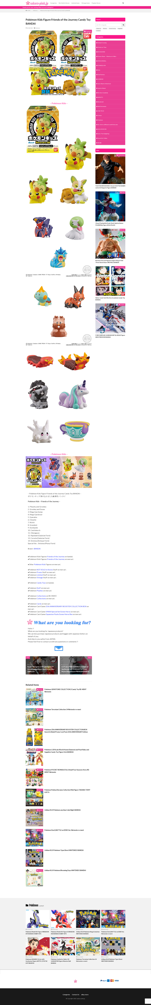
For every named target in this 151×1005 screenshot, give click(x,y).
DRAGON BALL (102, 61)
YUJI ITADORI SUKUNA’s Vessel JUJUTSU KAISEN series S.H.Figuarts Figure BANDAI (110, 187)
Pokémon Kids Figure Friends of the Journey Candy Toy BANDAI (55, 10)
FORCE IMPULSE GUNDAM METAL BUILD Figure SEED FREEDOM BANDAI (110, 336)
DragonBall (120, 28)
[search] (123, 25)
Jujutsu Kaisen (102, 88)
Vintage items (86, 3)
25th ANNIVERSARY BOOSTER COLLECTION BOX (66, 606)
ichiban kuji (98, 28)
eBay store (84, 994)
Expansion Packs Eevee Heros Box (59, 614)
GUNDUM (98, 30)
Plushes (40, 591)
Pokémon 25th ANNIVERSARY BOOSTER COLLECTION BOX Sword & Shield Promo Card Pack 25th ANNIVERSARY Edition (66, 731)
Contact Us (75, 994)
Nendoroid (100, 102)
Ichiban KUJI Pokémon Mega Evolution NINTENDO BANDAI (88, 933)
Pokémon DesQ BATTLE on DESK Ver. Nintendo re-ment (64, 830)
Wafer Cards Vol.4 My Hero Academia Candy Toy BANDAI (110, 299)
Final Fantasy (101, 74)
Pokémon (35, 10)
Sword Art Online (102, 138)
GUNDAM (100, 79)
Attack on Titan (102, 47)
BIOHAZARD (101, 52)
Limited (40, 575)
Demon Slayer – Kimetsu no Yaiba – (107, 56)
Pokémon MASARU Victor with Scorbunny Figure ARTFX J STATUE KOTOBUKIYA (36, 961)
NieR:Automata (102, 106)
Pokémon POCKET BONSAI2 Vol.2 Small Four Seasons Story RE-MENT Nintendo (67, 771)
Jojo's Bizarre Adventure (104, 83)
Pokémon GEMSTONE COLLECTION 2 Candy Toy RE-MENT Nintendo (65, 690)
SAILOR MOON (102, 129)
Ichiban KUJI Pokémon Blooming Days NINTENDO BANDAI (65, 870)
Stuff (39, 588)
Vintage (40, 577)
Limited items (75, 3)
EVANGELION (102, 65)
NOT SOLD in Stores (45, 570)
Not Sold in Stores (64, 3)
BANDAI (37, 549)
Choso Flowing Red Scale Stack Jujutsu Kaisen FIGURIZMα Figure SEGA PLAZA (109, 224)
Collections (41, 596)
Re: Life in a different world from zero (108, 124)
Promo (39, 572)
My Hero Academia (103, 92)
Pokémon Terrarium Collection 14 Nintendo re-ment (62, 709)
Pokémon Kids (39, 564)
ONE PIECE (101, 111)
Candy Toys (41, 583)
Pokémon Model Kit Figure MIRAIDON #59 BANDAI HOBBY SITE (37, 933)
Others (100, 115)
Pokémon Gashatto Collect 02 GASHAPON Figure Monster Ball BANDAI (61, 961)
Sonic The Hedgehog (103, 133)
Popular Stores (96, 3)
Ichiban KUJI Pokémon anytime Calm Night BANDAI (62, 810)
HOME (28, 10)
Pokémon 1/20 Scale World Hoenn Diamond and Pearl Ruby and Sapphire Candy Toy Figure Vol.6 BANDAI (66, 751)
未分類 (99, 142)
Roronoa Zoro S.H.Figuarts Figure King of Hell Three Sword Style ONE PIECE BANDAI (109, 261)
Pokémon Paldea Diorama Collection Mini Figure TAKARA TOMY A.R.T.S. (67, 791)
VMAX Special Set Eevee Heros (58, 612)
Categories (53, 3)
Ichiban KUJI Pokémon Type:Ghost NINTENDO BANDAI (64, 850)
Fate (99, 70)
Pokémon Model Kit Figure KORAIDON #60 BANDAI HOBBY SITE (62, 933)
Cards (39, 604)
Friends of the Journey (56, 556)
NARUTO (100, 97)
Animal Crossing (112, 28)
